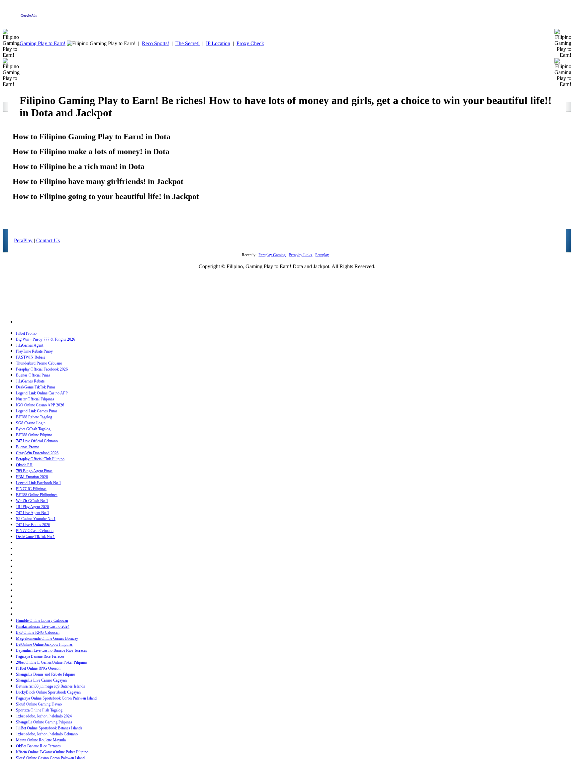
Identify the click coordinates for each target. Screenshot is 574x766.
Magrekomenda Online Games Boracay (47, 638)
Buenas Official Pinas (33, 375)
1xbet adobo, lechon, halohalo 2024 (44, 716)
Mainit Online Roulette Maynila (41, 740)
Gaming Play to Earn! (42, 43)
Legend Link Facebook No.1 (38, 483)
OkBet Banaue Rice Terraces (38, 746)
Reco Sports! (155, 43)
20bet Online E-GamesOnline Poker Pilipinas (51, 662)
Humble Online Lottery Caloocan (42, 620)
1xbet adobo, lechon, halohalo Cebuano (47, 734)
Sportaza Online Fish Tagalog (39, 710)
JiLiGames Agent (29, 345)
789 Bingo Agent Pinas (34, 471)
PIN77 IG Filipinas (31, 489)
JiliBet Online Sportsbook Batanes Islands (49, 728)
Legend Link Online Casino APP (42, 393)
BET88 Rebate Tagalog (34, 417)
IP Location (218, 43)
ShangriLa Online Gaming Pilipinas (44, 722)
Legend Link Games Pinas (36, 411)
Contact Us (48, 240)
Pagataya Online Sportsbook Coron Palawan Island (56, 698)
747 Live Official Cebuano (37, 441)
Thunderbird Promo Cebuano (39, 363)
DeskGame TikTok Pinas (35, 387)
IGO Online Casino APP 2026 (40, 405)
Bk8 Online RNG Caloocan (37, 632)
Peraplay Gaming (272, 255)
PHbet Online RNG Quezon (38, 668)
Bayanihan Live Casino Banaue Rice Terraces (51, 650)
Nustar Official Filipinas (35, 399)
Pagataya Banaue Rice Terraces (40, 656)
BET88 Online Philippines (36, 494)
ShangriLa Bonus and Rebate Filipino (45, 674)
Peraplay (322, 255)
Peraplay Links (300, 255)
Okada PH (24, 465)
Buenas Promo (27, 447)
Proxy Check (250, 43)
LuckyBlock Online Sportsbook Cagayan (48, 692)
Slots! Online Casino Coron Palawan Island (50, 758)
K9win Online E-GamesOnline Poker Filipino (52, 752)
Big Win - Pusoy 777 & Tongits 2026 (45, 339)
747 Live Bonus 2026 (33, 524)
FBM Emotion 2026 (32, 477)
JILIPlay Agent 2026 (32, 506)
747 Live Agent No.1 (32, 512)
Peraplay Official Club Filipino (40, 459)
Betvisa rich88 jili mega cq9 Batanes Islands (50, 686)
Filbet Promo (26, 333)
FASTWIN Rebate (30, 357)
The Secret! (187, 43)
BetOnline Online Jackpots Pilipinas (44, 644)
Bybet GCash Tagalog (33, 429)
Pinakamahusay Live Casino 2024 (42, 626)
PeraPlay (23, 240)
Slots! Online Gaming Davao (39, 704)
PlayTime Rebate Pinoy (34, 351)
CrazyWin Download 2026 (37, 453)
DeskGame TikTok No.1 (35, 536)
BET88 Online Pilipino (34, 435)
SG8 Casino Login (31, 423)
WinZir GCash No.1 (32, 500)
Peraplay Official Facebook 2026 (42, 369)
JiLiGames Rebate (30, 381)
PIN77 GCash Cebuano (34, 530)
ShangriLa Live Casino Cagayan (41, 680)
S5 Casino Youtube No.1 (35, 518)
